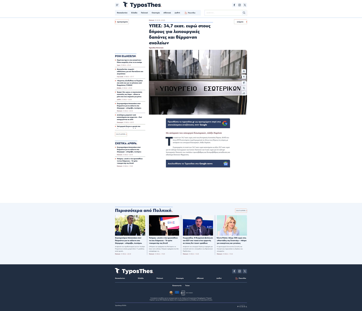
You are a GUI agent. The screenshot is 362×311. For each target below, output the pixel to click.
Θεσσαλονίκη (122, 13)
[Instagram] (239, 5)
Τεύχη (187, 285)
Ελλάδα (134, 13)
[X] (245, 5)
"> (194, 123)
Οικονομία (156, 13)
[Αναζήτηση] (244, 13)
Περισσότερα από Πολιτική (143, 210)
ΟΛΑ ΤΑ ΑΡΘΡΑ (120, 134)
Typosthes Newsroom (156, 48)
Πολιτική (144, 13)
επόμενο (240, 22)
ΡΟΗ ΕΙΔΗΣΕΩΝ (125, 56)
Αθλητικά (167, 13)
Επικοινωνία (176, 285)
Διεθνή (177, 13)
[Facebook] (234, 5)
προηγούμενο (122, 22)
